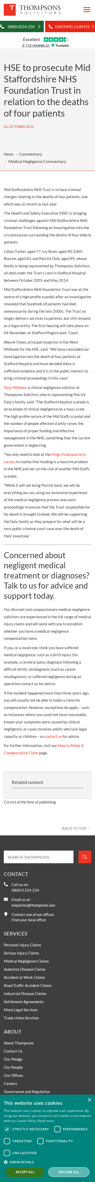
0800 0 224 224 (25, 890)
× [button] (89, 1100)
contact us (53, 736)
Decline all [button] (69, 1172)
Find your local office (29, 919)
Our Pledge (13, 1059)
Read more (46, 1121)
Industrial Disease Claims (25, 993)
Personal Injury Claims (22, 945)
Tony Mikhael (15, 387)
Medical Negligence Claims (26, 961)
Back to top (74, 828)
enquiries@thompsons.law (33, 905)
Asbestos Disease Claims (25, 969)
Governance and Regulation (27, 1091)
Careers (10, 1083)
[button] (47, 1162)
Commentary (30, 154)
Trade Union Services (21, 1018)
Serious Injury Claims (21, 953)
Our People (13, 1067)
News (9, 154)
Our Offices (13, 1075)
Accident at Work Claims (24, 977)
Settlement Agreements (24, 1001)
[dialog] (47, 1138)
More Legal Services (21, 1009)
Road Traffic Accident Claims (28, 985)
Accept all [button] (25, 1172)
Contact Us (13, 1051)
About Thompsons (19, 1043)
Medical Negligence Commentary (37, 161)
